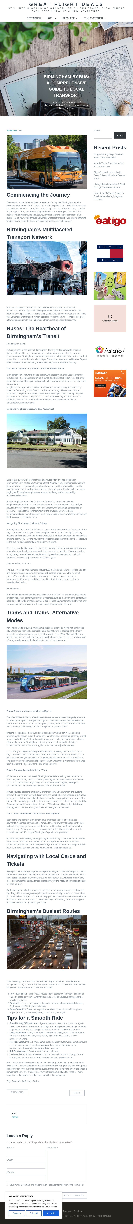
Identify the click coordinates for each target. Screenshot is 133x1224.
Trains (36, 1081)
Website (11, 1172)
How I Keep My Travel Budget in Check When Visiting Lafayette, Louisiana (109, 196)
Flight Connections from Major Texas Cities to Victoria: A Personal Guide (110, 175)
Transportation (93, 18)
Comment (52, 1147)
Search (97, 130)
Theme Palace (104, 1215)
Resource (69, 18)
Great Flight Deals (66, 4)
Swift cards (27, 1081)
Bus (20, 130)
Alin (14, 1113)
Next (77, 1093)
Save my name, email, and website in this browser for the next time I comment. (47, 1185)
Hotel (50, 18)
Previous (17, 1092)
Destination (34, 18)
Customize (17, 1213)
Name (10, 1147)
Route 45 (16, 1081)
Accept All (51, 1213)
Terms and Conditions (73, 1211)
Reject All (34, 1213)
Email (10, 1160)
